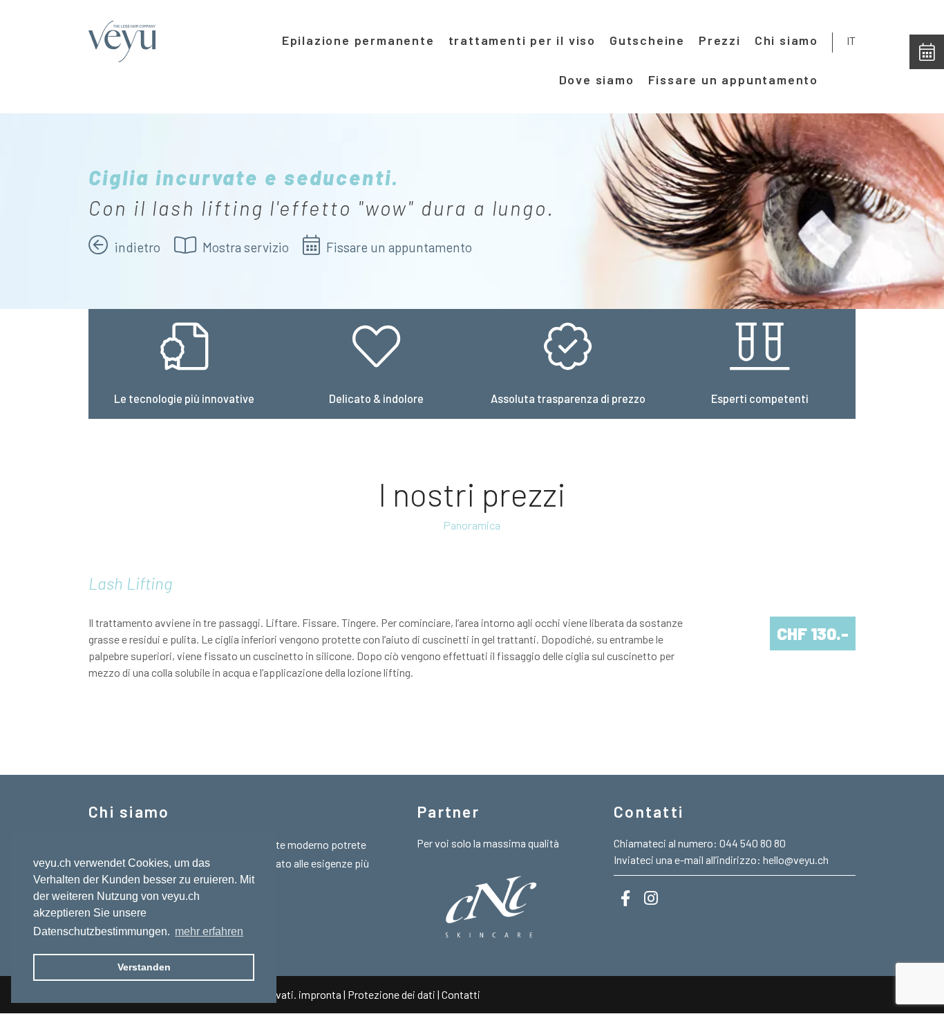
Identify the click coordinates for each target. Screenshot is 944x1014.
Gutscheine (647, 40)
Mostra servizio (244, 247)
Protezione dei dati (392, 994)
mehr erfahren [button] (209, 931)
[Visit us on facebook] (625, 898)
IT (851, 40)
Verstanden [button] (144, 967)
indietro (136, 247)
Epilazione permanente (358, 40)
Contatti (461, 994)
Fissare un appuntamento (733, 79)
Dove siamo (596, 79)
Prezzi (720, 40)
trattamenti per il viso (522, 40)
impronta (320, 994)
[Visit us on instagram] (651, 898)
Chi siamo (786, 40)
